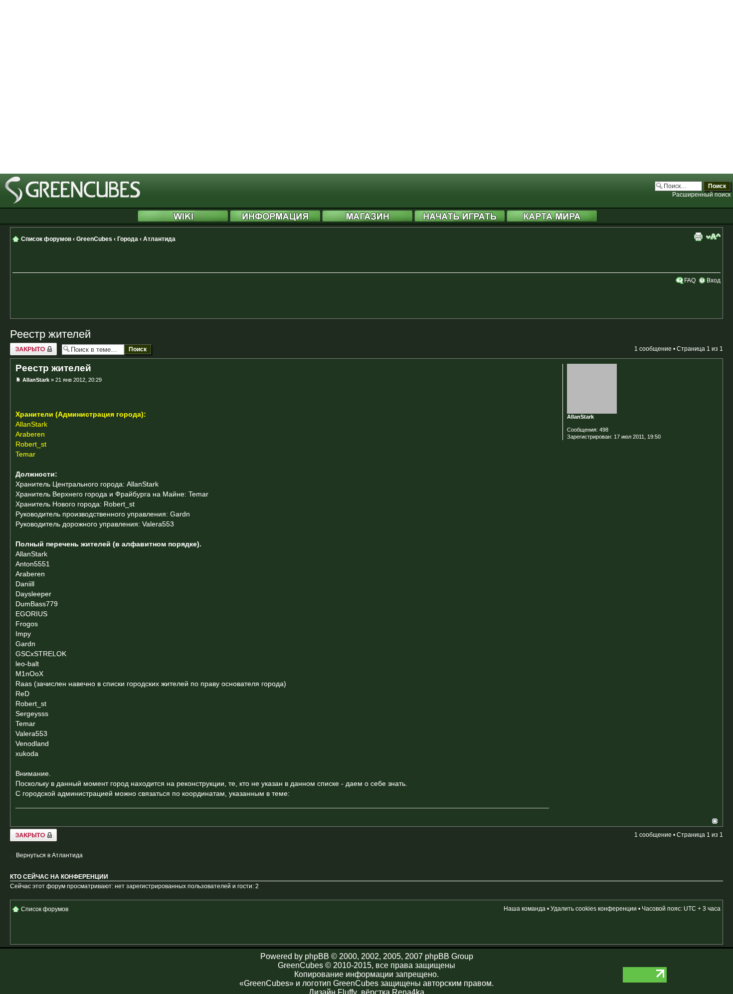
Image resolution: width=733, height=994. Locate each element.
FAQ (690, 280)
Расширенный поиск (701, 194)
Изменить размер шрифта (713, 236)
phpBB (317, 956)
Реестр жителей (50, 334)
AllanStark (35, 380)
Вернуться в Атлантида (49, 855)
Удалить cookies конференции (593, 908)
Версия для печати (698, 236)
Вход (714, 280)
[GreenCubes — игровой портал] (72, 202)
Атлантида (159, 239)
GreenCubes (94, 239)
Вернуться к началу (715, 821)
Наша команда (525, 908)
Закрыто (22, 346)
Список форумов (46, 239)
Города (127, 239)
